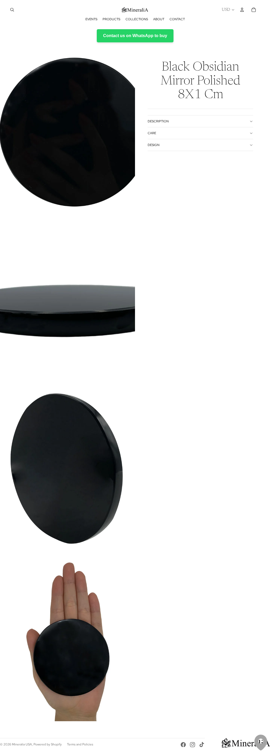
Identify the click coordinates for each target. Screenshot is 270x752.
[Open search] (12, 10)
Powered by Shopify (47, 744)
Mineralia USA (22, 744)
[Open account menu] (242, 10)
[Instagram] (192, 744)
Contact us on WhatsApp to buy (135, 35)
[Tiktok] (202, 744)
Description (158, 121)
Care (152, 133)
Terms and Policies (80, 744)
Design (154, 145)
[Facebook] (183, 744)
